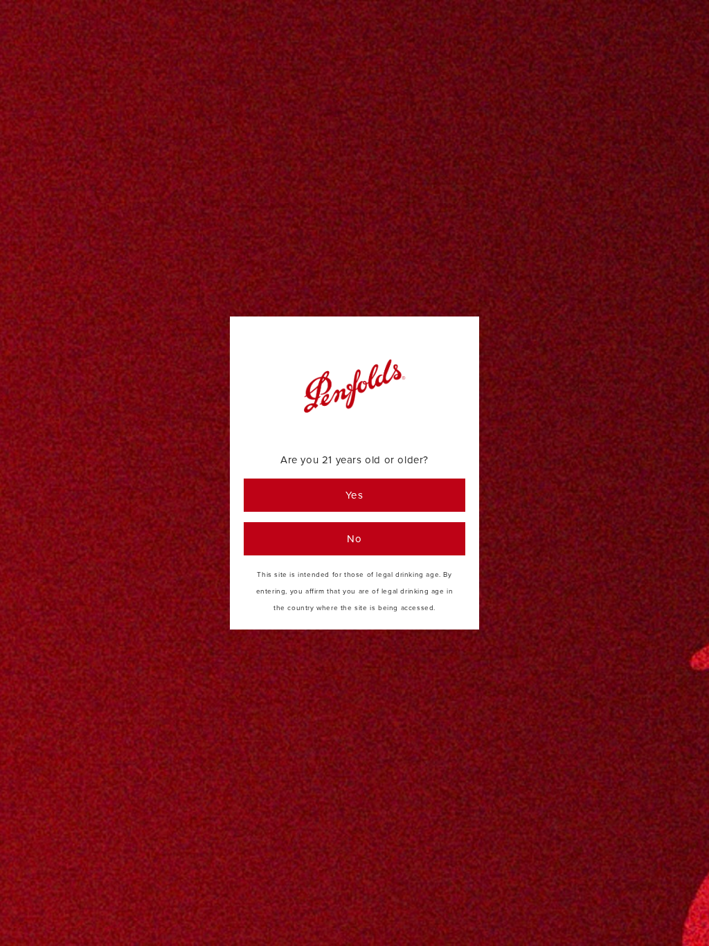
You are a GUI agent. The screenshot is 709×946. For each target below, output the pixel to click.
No (355, 538)
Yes (354, 495)
